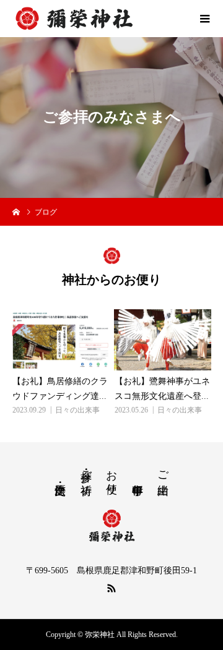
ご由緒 (163, 469)
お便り (111, 476)
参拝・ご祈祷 (86, 469)
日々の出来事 (77, 410)
